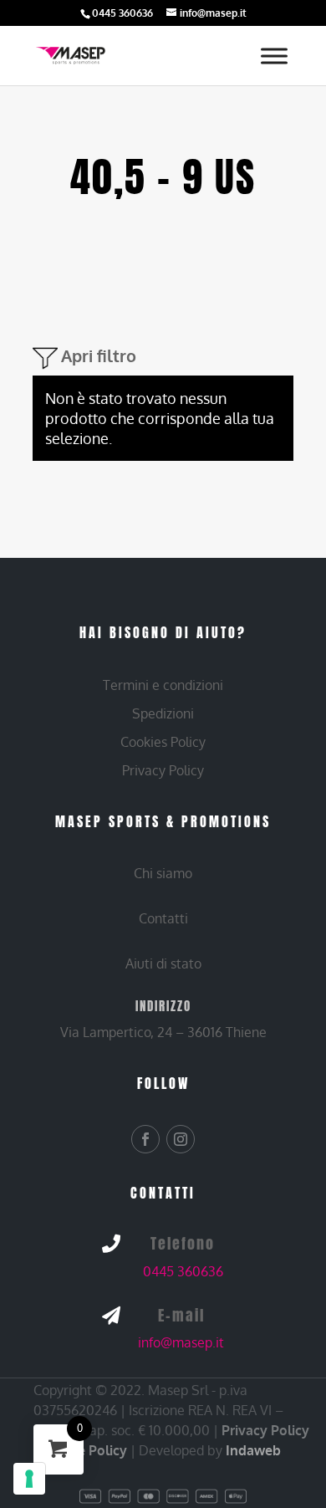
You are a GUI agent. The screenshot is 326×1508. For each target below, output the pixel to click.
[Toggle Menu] (274, 56)
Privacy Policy (265, 1430)
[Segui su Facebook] (145, 1139)
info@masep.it (181, 1342)
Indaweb (253, 1450)
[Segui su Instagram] (180, 1139)
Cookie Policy (84, 1450)
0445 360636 (183, 1271)
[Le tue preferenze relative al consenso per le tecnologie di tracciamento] (29, 1479)
